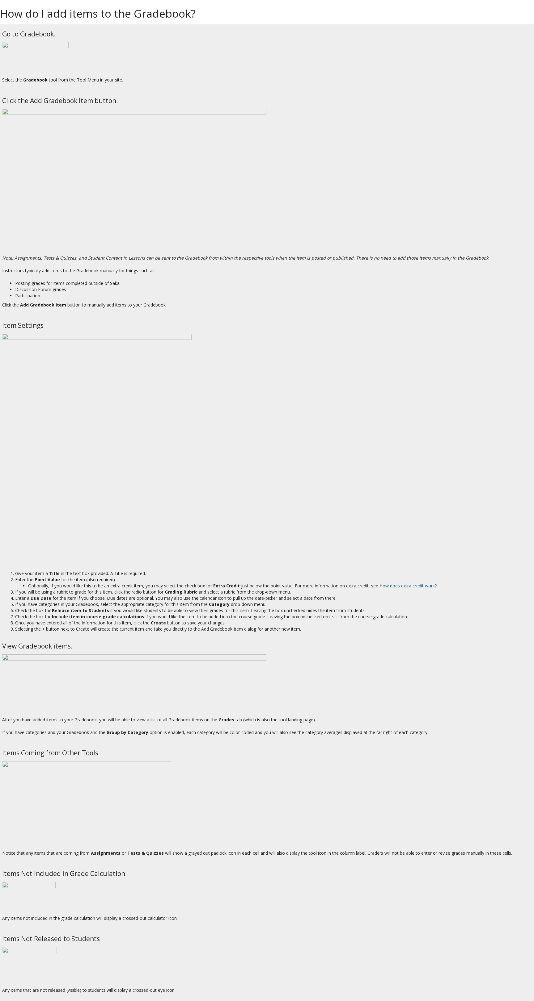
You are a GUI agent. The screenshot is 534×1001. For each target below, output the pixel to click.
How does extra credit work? (408, 586)
